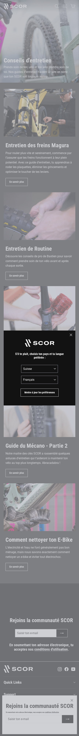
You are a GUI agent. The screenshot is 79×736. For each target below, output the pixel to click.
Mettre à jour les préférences (39, 392)
